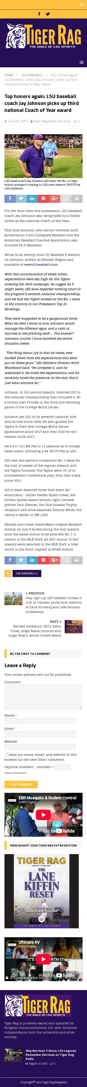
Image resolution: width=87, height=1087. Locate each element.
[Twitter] (48, 14)
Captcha (11, 767)
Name (9, 715)
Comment (12, 682)
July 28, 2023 (17, 121)
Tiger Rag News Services (52, 121)
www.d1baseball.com (41, 264)
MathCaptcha (21, 773)
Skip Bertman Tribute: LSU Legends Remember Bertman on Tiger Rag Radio (51, 1054)
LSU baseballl (27, 573)
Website (10, 741)
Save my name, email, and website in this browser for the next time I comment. (40, 757)
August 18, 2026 (38, 1063)
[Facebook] (39, 14)
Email (9, 728)
